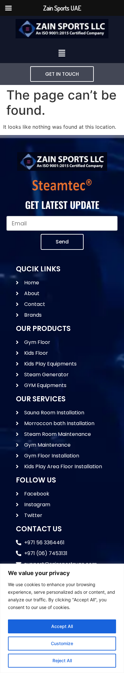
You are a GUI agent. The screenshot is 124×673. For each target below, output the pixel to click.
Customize (62, 643)
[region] (62, 618)
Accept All (62, 626)
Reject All (62, 660)
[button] (62, 53)
